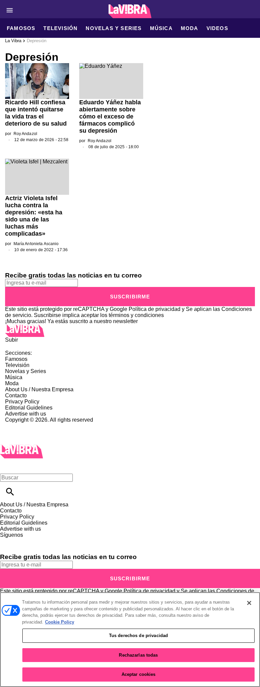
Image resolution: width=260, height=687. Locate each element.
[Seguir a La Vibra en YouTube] (57, 541)
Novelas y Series (114, 28)
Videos (217, 28)
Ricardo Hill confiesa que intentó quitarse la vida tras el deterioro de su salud (36, 113)
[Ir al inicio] (130, 330)
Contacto (16, 395)
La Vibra (13, 40)
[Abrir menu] (9, 10)
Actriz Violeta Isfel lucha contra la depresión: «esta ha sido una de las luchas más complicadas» (33, 216)
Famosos (21, 28)
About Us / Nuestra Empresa (39, 389)
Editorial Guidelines (28, 408)
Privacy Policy (22, 401)
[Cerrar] (249, 603)
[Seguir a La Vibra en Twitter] (25, 541)
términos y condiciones (136, 315)
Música (161, 28)
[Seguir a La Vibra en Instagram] (41, 541)
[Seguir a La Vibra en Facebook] (8, 541)
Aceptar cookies (139, 674)
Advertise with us (25, 414)
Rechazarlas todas (138, 655)
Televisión (60, 28)
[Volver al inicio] (21, 447)
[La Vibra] (130, 11)
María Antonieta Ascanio (36, 243)
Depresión (36, 40)
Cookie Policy (59, 622)
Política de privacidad (154, 309)
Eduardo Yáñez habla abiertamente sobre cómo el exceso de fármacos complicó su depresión (110, 116)
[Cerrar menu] (7, 466)
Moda (189, 28)
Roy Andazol (25, 133)
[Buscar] (10, 492)
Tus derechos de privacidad (138, 635)
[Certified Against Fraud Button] (29, 426)
